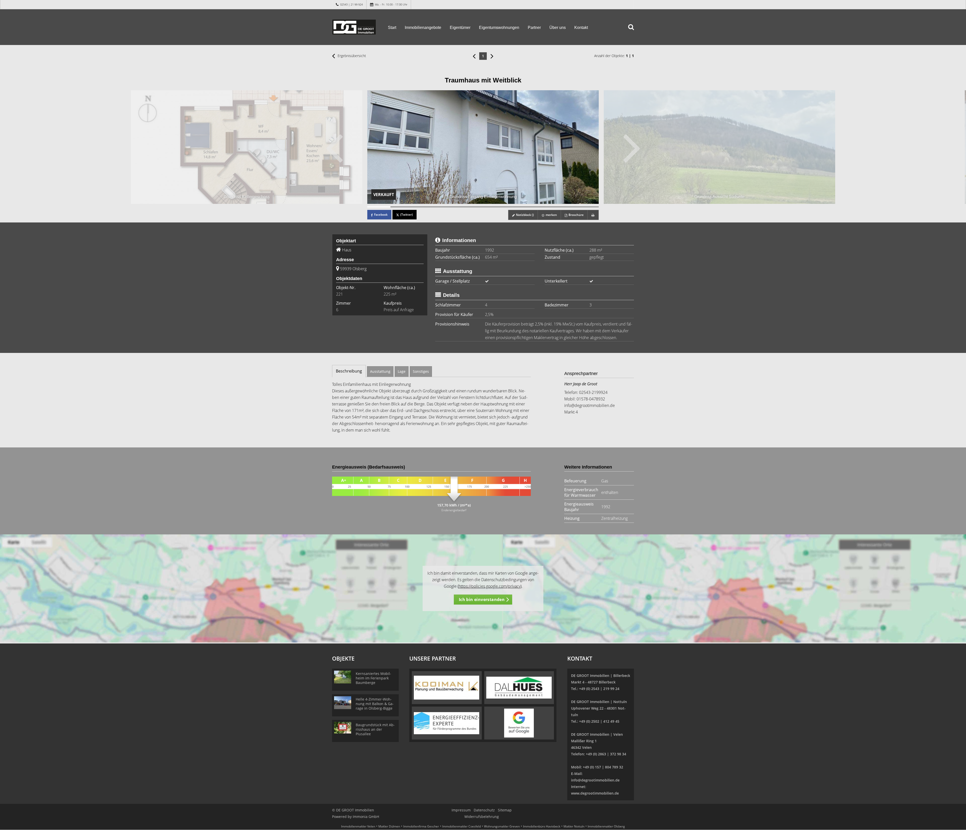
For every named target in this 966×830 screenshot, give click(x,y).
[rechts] (492, 56)
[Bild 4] (448, 206)
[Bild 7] (517, 206)
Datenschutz (484, 810)
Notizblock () (524, 215)
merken (551, 215)
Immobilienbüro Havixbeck (541, 826)
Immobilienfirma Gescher (421, 826)
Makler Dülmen (389, 826)
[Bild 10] (587, 206)
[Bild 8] (540, 206)
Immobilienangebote (423, 27)
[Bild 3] (425, 206)
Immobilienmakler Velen (358, 826)
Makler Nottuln (574, 826)
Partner (534, 27)
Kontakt (581, 27)
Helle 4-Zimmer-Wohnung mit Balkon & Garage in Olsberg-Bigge (375, 704)
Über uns (557, 27)
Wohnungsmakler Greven (502, 826)
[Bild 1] (378, 206)
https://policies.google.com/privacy (489, 586)
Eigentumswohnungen (499, 27)
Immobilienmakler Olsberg (606, 826)
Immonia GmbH (366, 816)
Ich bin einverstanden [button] (482, 599)
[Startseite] (354, 27)
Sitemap (505, 810)
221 (339, 294)
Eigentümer (460, 27)
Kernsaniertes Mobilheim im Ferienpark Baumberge (373, 678)
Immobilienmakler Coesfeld (461, 826)
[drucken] (593, 215)
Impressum (461, 810)
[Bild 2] (402, 206)
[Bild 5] (471, 206)
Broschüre (576, 215)
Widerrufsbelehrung (481, 816)
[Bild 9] (564, 206)
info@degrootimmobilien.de (589, 405)
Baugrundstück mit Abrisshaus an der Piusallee (375, 729)
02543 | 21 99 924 (351, 4)
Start (392, 27)
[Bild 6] (494, 206)
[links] (474, 56)
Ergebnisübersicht (351, 55)
